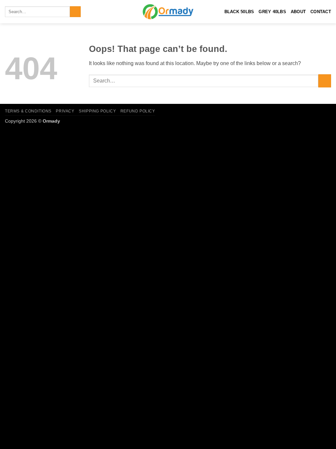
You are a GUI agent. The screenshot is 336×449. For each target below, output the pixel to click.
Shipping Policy (97, 111)
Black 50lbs (239, 11)
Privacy (65, 111)
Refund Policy (137, 111)
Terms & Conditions (28, 111)
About (298, 11)
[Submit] (75, 11)
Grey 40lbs (272, 11)
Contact (320, 11)
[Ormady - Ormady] (168, 12)
